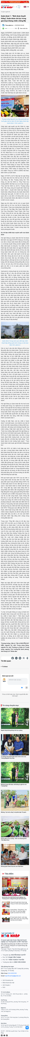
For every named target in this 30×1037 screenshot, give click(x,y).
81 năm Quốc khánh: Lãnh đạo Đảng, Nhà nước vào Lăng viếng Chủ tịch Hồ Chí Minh (19, 918)
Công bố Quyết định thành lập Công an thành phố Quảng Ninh (19, 903)
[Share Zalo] (16, 658)
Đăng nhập (19, 6)
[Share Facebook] (12, 658)
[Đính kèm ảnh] (22, 687)
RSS (4, 987)
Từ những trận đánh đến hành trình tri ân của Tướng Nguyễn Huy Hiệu (13, 757)
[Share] (20, 658)
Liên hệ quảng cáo (8, 980)
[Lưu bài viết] (23, 658)
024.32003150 (12, 973)
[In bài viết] (27, 658)
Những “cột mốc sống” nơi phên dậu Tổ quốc (13, 812)
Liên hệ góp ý (6, 985)
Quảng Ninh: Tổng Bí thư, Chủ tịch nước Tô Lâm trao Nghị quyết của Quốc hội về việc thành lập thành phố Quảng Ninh (18, 912)
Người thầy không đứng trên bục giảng (11, 730)
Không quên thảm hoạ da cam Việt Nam (12, 866)
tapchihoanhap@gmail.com (13, 976)
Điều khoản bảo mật (8, 982)
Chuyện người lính (5, 11)
